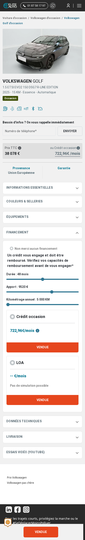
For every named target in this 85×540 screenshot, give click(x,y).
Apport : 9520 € (17, 287)
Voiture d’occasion (16, 18)
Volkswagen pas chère (20, 483)
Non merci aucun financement (36, 248)
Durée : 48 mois (17, 274)
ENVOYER (70, 131)
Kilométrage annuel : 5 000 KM (28, 299)
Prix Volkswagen (17, 477)
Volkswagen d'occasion (46, 18)
